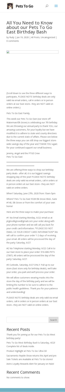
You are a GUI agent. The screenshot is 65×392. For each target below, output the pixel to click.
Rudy (11, 37)
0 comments (12, 40)
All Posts (35, 37)
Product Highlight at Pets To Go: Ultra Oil (26, 351)
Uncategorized (48, 37)
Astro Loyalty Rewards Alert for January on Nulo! (30, 363)
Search (53, 319)
